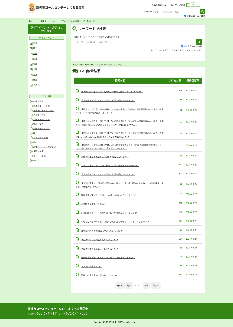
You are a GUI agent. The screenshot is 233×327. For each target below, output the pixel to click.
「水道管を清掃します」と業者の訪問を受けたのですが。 (105, 100)
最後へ (156, 285)
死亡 (35, 48)
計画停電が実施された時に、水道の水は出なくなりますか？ (106, 195)
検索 (202, 11)
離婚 (35, 80)
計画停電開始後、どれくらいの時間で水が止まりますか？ (105, 257)
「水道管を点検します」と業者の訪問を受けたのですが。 (105, 174)
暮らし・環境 (39, 156)
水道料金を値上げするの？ (91, 204)
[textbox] (180, 11)
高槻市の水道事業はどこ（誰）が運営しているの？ (102, 156)
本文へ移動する (159, 4)
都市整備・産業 (40, 137)
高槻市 (31, 21)
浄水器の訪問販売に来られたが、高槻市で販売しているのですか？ (109, 91)
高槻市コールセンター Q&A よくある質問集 (57, 9)
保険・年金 (38, 151)
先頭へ (120, 285)
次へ (146, 285)
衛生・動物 (38, 101)
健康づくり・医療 (41, 106)
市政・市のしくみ (41, 119)
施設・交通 (38, 124)
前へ (129, 285)
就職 (35, 53)
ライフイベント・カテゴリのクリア (187, 50)
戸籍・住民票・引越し (43, 110)
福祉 (35, 142)
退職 (35, 64)
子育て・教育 (39, 115)
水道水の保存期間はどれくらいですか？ (97, 239)
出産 (35, 59)
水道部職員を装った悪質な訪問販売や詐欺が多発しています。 (107, 213)
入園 (35, 69)
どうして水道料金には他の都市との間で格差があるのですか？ (107, 165)
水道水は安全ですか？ (89, 266)
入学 (35, 74)
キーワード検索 (151, 11)
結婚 (35, 43)
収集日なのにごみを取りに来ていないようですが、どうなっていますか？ (112, 222)
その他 (36, 85)
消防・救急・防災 (41, 128)
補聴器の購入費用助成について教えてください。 (101, 231)
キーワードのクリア (159, 50)
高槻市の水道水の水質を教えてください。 (98, 275)
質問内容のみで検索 (196, 16)
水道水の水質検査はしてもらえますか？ (97, 249)
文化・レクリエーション (44, 146)
